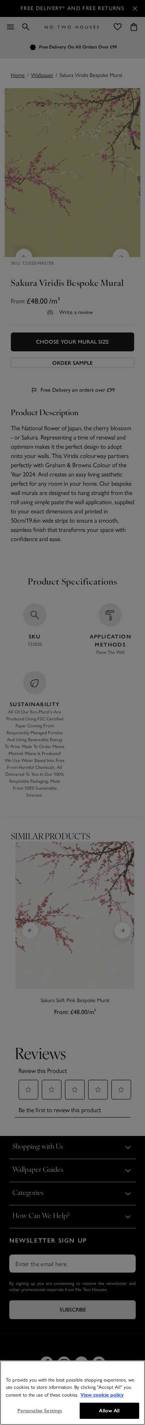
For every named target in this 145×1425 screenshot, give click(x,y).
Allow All (109, 1410)
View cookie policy (102, 1395)
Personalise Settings (39, 1410)
